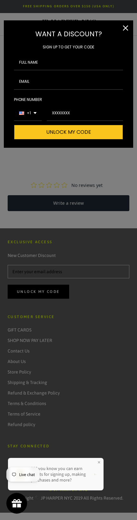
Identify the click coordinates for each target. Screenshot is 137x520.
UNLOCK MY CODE (68, 132)
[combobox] (28, 113)
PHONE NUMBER (28, 99)
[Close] (125, 28)
